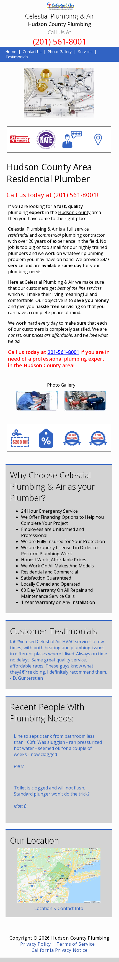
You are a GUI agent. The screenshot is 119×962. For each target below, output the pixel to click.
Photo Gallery (60, 51)
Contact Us (32, 51)
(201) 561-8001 (59, 41)
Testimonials (17, 56)
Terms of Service (75, 944)
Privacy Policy (35, 944)
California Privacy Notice (60, 950)
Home (11, 51)
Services (85, 51)
